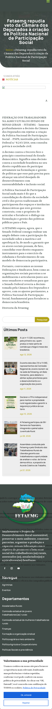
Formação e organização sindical (18, 633)
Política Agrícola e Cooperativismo (19, 644)
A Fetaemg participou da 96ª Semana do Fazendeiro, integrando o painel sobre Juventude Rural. (33, 427)
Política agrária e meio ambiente (18, 639)
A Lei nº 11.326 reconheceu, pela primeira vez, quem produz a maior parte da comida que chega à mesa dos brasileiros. (34, 343)
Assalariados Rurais (12, 605)
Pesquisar (42, 319)
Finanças (6, 628)
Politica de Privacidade (34, 687)
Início (9, 49)
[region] (26, 682)
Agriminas (7, 584)
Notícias (12, 79)
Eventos (6, 590)
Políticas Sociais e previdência (17, 649)
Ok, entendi (26, 695)
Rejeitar (26, 702)
